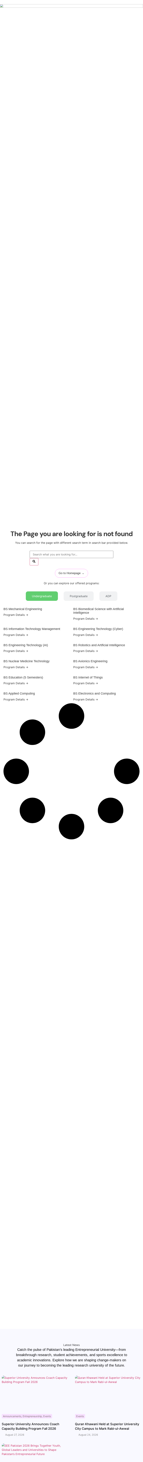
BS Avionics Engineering (90, 661)
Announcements (12, 1416)
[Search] (34, 561)
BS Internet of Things (88, 677)
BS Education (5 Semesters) (23, 677)
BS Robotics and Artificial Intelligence (99, 645)
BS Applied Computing (19, 693)
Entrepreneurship (32, 1416)
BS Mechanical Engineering (22, 609)
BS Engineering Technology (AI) (25, 645)
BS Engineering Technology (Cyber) (98, 629)
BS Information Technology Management (31, 629)
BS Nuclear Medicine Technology (26, 661)
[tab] (42, 596)
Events (47, 1416)
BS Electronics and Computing (94, 693)
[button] (14, 843)
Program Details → (15, 615)
